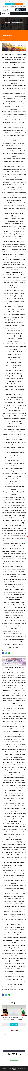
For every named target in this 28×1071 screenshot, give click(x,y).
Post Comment (14, 1060)
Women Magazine (10, 4)
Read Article (14, 1024)
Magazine (4, 13)
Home (3, 31)
